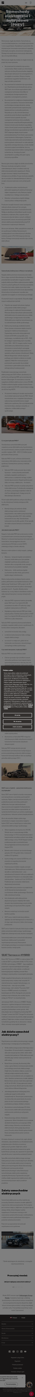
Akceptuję (17, 715)
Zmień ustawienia (17, 726)
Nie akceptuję (17, 721)
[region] (17, 698)
